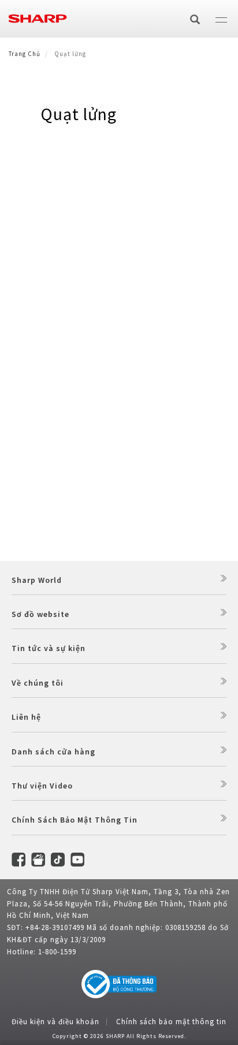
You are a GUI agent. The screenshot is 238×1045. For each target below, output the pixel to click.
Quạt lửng (78, 114)
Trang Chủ (24, 54)
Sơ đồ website (40, 614)
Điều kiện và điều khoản (55, 1022)
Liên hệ (26, 717)
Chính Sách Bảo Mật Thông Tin (74, 820)
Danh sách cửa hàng (53, 751)
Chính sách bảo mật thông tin (171, 1022)
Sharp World (37, 580)
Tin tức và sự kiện (48, 648)
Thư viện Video (42, 785)
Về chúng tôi (38, 683)
